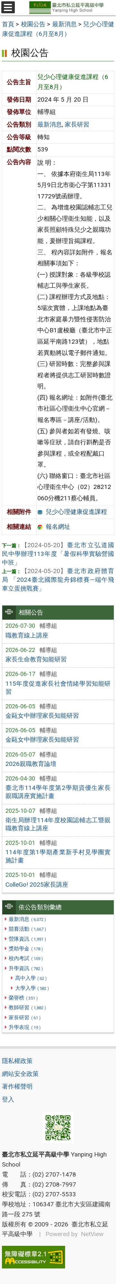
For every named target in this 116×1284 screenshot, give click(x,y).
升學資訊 (26, 968)
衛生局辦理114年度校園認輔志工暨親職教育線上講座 (58, 824)
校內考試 (26, 958)
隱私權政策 (17, 1061)
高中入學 (31, 978)
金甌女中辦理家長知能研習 (42, 715)
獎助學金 (26, 949)
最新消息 (27, 919)
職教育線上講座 (26, 635)
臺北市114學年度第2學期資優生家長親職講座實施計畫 (58, 792)
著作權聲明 (17, 1086)
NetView (92, 1234)
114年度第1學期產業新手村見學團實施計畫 (58, 856)
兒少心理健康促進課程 (76, 511)
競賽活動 (27, 929)
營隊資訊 (27, 939)
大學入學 (32, 988)
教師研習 (27, 1007)
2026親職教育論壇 (30, 764)
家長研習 (24, 1017)
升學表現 (24, 1027)
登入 (8, 1099)
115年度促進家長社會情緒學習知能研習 (58, 687)
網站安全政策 (20, 1074)
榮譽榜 (23, 998)
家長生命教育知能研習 (36, 659)
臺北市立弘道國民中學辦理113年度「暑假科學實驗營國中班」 (58, 553)
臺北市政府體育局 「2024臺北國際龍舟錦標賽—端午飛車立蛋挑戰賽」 (58, 579)
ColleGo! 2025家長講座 (36, 884)
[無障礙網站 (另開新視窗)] (58, 1257)
